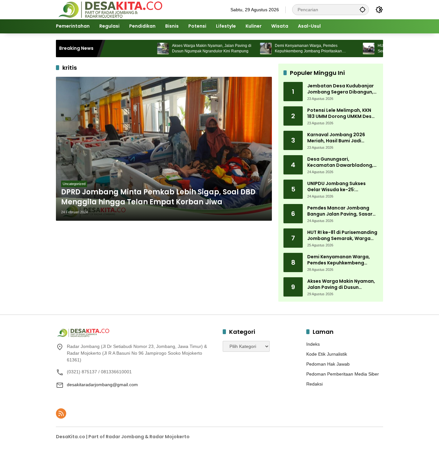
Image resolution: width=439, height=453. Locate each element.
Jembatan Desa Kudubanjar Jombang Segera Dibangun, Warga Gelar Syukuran (340, 89)
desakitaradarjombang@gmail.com (102, 384)
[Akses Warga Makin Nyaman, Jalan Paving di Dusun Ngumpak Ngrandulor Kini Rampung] (149, 48)
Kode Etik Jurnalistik (326, 354)
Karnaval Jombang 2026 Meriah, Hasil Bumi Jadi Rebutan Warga (336, 138)
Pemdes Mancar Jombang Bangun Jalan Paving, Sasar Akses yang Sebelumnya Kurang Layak (339, 211)
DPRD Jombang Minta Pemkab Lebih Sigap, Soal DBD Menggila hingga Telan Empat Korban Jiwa (158, 197)
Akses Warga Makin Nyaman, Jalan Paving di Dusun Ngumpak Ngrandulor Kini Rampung (197, 48)
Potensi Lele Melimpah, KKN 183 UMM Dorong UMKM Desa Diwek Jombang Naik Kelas (341, 113)
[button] (362, 9)
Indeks (313, 344)
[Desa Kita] (110, 9)
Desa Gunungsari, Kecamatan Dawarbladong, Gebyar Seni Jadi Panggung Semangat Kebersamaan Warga (340, 162)
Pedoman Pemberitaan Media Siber (342, 374)
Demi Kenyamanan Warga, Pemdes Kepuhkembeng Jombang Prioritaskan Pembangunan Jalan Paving (294, 48)
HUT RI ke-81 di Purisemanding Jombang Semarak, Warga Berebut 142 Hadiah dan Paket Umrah (342, 235)
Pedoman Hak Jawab (328, 364)
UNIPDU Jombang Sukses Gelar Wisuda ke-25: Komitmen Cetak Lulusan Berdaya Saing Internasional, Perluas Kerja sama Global (341, 187)
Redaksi (314, 383)
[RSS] (61, 413)
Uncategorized (74, 184)
